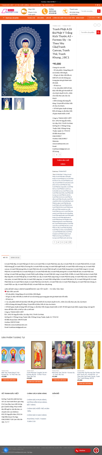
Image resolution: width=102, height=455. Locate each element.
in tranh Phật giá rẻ (61, 178)
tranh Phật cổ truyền (60, 199)
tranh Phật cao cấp (68, 191)
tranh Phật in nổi (56, 205)
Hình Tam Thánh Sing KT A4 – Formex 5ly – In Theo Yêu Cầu (10, 373)
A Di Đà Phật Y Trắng (61, 174)
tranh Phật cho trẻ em (58, 197)
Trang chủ (56, 26)
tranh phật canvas (57, 191)
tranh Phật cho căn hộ (64, 195)
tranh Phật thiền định (60, 231)
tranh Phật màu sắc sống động (64, 213)
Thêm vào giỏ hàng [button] (9, 380)
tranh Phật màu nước (58, 211)
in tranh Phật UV (59, 182)
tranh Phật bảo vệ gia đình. (59, 187)
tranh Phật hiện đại (66, 203)
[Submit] (99, 32)
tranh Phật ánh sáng (64, 184)
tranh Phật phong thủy (61, 223)
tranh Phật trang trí (62, 234)
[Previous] (5, 60)
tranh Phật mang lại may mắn (62, 209)
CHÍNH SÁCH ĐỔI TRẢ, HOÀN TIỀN (38, 409)
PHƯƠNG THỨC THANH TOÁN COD (36, 420)
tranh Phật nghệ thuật (58, 215)
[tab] (5, 257)
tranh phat (67, 182)
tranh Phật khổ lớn (67, 205)
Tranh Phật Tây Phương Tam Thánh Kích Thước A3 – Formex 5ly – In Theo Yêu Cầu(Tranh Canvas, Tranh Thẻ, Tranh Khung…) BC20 (88, 375)
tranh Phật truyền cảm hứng (64, 238)
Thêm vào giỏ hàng (63, 162)
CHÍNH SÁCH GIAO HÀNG (37, 415)
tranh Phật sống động (66, 227)
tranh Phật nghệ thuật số (64, 217)
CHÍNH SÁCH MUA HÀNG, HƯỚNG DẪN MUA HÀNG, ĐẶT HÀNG (37, 402)
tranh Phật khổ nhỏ (57, 207)
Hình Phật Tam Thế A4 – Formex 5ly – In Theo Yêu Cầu (63, 373)
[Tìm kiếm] (99, 11)
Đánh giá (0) (15, 257)
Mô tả (5, 257)
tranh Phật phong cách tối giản (60, 219)
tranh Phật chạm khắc (58, 193)
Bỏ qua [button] (58, 2)
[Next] (46, 60)
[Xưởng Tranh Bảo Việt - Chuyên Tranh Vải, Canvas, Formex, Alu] (9, 11)
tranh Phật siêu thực (63, 225)
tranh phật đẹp (66, 201)
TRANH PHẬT (66, 26)
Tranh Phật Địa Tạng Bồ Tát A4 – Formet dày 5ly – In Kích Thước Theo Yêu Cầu (37, 374)
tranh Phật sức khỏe (57, 229)
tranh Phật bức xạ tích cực (64, 189)
